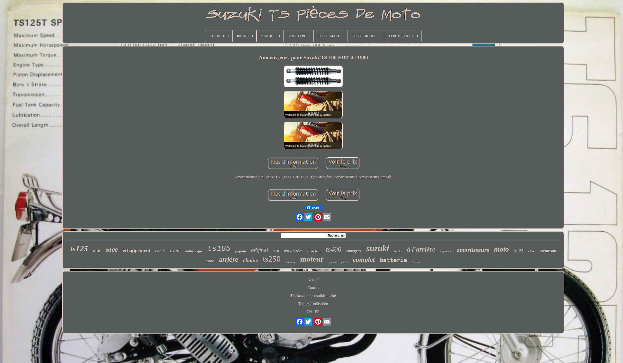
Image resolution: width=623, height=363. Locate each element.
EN (309, 312)
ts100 (111, 250)
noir (97, 250)
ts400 (333, 249)
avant (175, 250)
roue (210, 260)
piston (416, 261)
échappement (136, 250)
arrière (228, 259)
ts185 (218, 248)
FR (317, 312)
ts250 (272, 258)
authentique (193, 251)
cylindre (332, 262)
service (398, 251)
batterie (393, 260)
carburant (548, 251)
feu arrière (293, 250)
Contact (313, 288)
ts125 (79, 248)
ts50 (276, 251)
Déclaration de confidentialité (313, 296)
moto (501, 249)
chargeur (353, 251)
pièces (344, 262)
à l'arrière (421, 249)
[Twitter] (308, 217)
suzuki (377, 248)
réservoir (290, 262)
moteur (312, 259)
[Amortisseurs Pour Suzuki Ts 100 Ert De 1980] (313, 77)
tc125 (518, 250)
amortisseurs (473, 249)
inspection (446, 251)
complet (364, 259)
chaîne (250, 260)
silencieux (314, 251)
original (259, 250)
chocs (160, 250)
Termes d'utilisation (313, 304)
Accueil (313, 280)
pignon (240, 251)
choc (531, 251)
